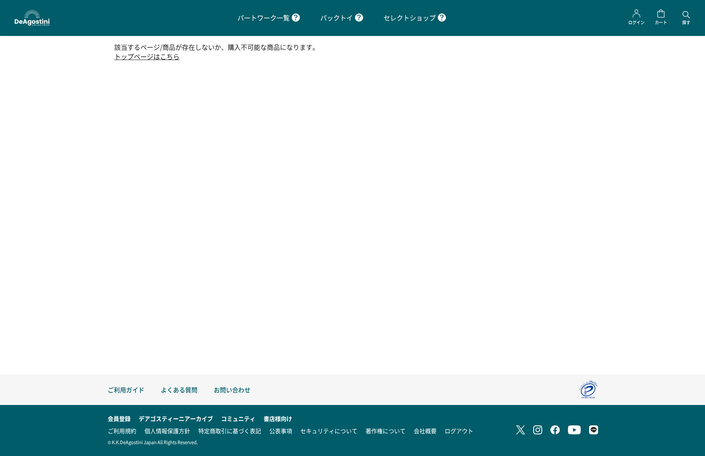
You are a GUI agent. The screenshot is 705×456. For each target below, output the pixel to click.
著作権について (386, 431)
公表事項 (280, 431)
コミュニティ (238, 418)
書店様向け (278, 418)
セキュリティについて (328, 431)
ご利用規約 (122, 431)
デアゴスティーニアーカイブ (176, 418)
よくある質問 (179, 389)
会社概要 (425, 431)
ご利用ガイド (126, 389)
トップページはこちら (147, 56)
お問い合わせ (232, 389)
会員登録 (119, 418)
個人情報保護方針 (167, 431)
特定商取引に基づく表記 (229, 431)
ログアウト (459, 431)
